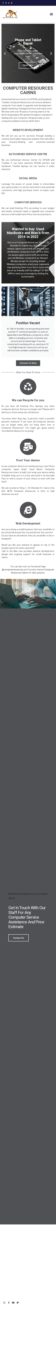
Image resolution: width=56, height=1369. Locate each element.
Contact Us (18, 938)
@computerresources (12, 569)
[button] (51, 14)
